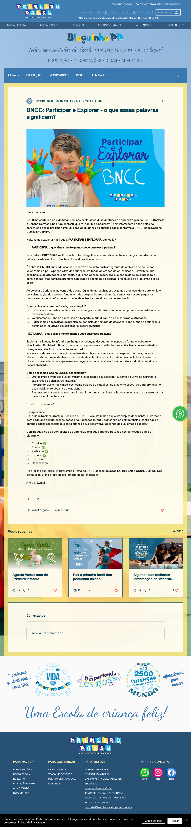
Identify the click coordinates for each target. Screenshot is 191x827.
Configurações (153, 821)
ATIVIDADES (99, 75)
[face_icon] (171, 774)
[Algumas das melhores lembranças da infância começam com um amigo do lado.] (156, 553)
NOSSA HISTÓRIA (22, 770)
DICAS (80, 75)
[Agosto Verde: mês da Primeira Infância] (35, 553)
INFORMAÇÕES (59, 75)
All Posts (13, 75)
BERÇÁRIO (19, 779)
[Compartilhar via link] (37, 499)
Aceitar (175, 821)
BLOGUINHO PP (21, 793)
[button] (178, 75)
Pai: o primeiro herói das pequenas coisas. (92, 577)
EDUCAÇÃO (33, 75)
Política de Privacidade (31, 822)
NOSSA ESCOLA (22, 774)
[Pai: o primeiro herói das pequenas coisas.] (96, 553)
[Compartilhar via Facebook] (28, 499)
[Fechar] (186, 820)
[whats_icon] (144, 774)
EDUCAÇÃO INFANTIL (24, 784)
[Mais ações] (162, 101)
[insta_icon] (158, 774)
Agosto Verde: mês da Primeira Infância (30, 577)
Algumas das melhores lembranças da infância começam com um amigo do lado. (154, 577)
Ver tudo (178, 531)
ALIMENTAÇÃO (21, 788)
